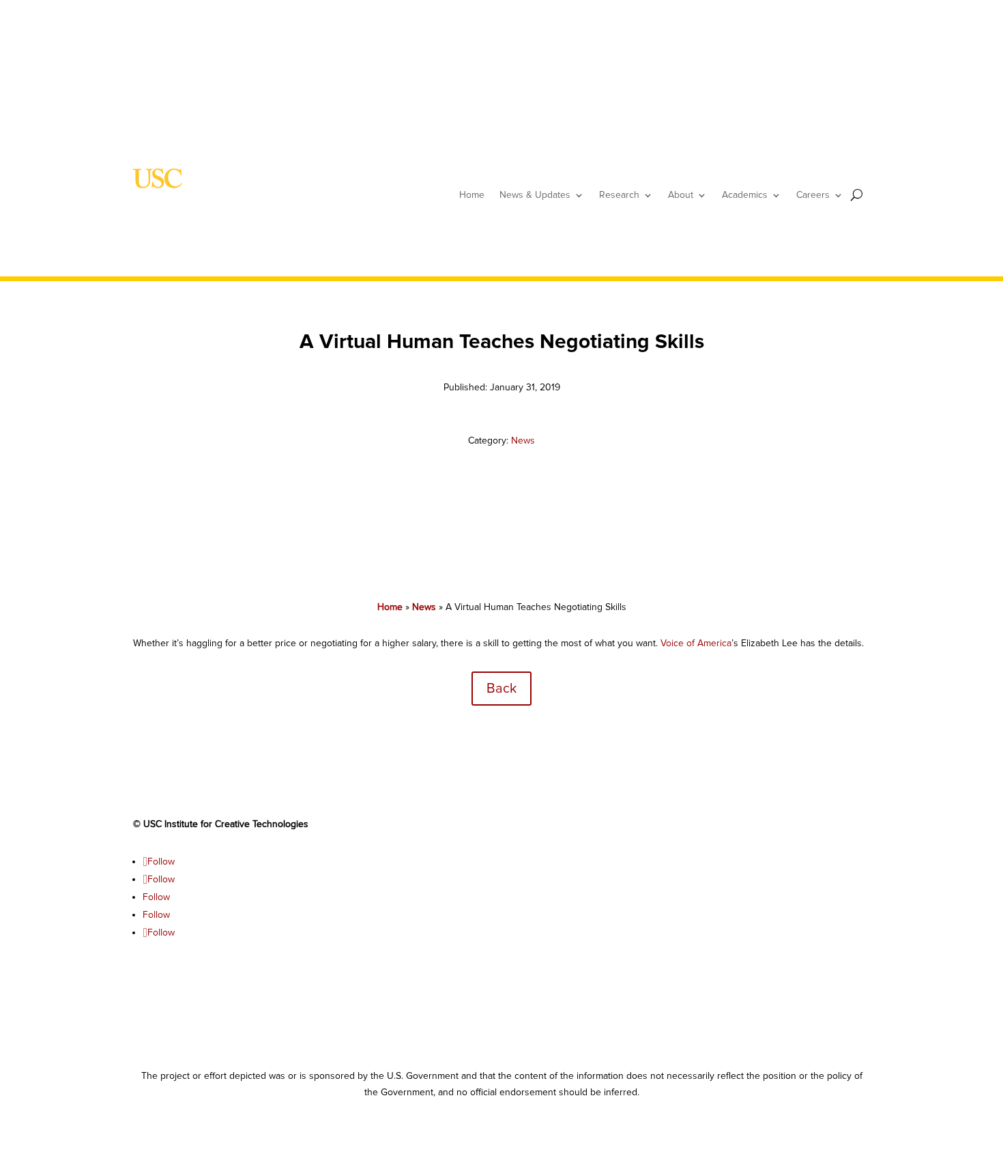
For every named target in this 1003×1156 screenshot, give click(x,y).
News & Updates (534, 195)
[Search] (856, 195)
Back (501, 688)
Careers (813, 195)
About (680, 195)
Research (619, 195)
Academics (745, 195)
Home (471, 195)
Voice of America (695, 643)
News (523, 440)
